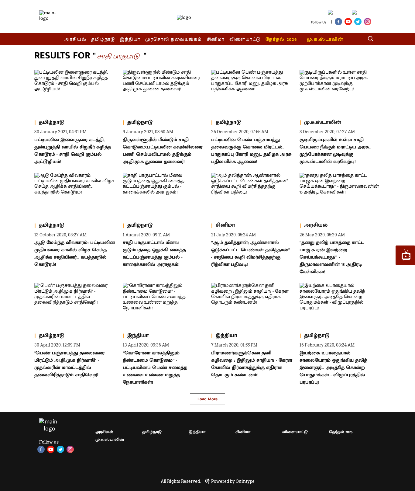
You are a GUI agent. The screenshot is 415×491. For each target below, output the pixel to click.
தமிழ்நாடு (103, 39)
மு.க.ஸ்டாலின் (325, 39)
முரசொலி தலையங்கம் (173, 39)
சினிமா (216, 39)
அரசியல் (75, 39)
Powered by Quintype (233, 481)
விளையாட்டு (245, 39)
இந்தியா (130, 39)
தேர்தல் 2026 (281, 39)
